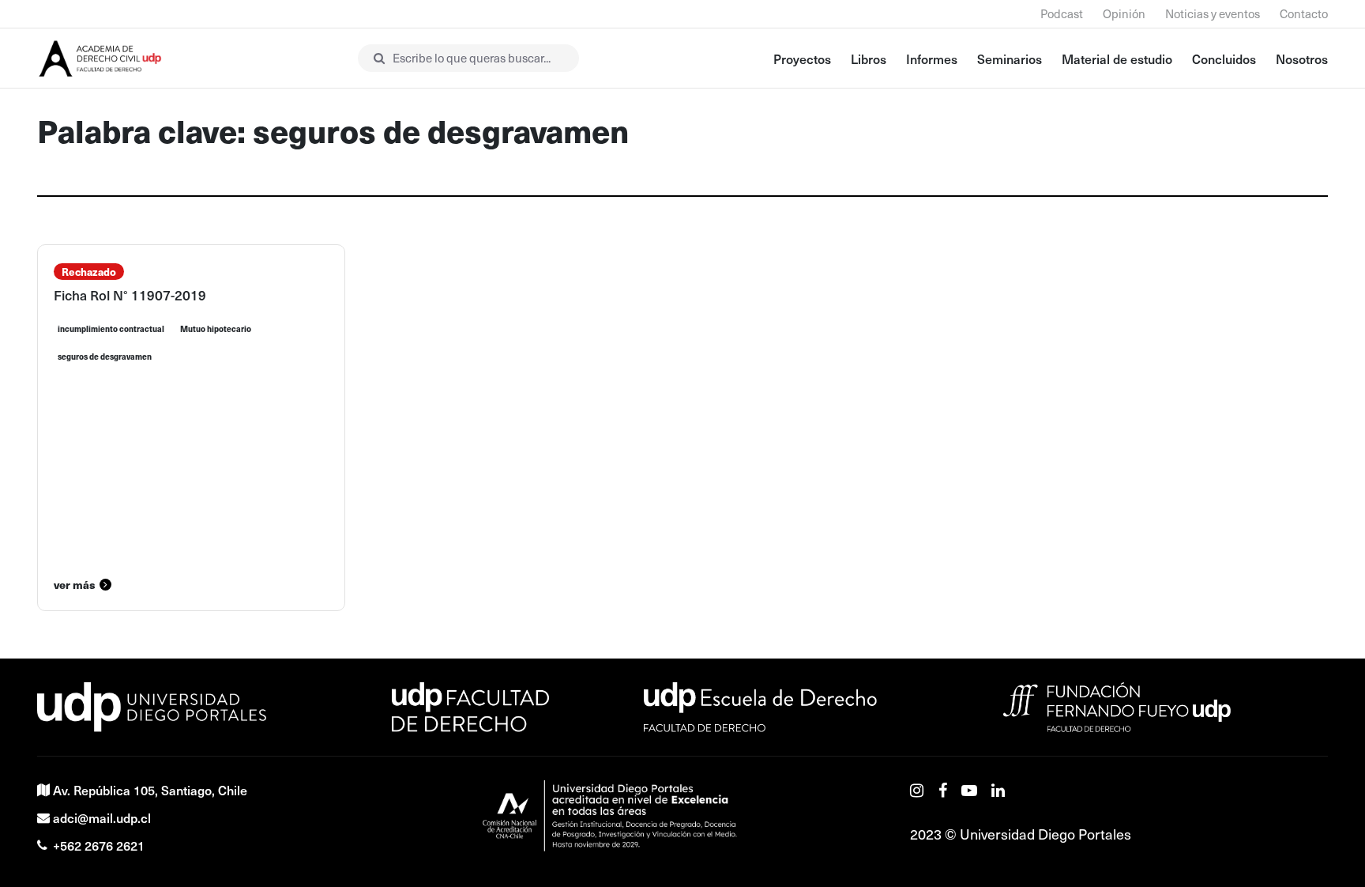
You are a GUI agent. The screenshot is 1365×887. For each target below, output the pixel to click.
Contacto (1304, 13)
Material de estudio (1117, 58)
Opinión (1124, 13)
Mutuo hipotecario (215, 328)
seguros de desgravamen (105, 356)
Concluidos (1224, 58)
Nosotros (1302, 58)
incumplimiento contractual (111, 328)
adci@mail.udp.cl (102, 817)
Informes (931, 58)
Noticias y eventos (1212, 13)
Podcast (1061, 13)
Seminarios (1009, 58)
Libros (868, 58)
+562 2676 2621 (99, 845)
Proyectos (802, 58)
